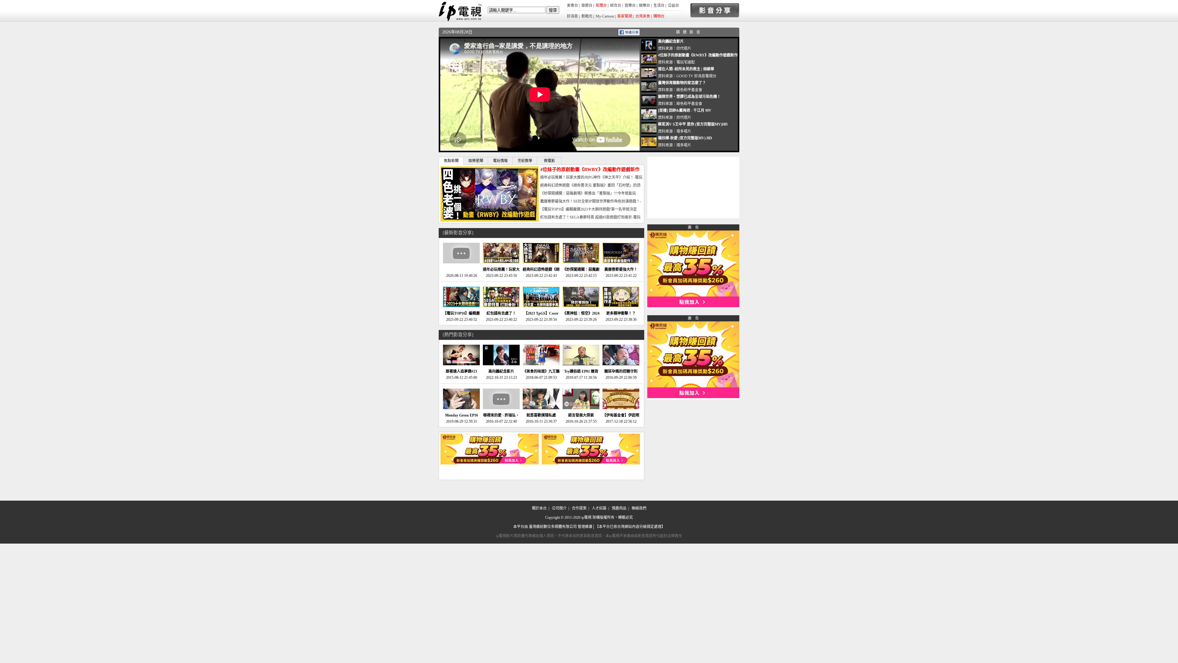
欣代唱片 (683, 48)
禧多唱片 (683, 131)
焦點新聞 (451, 161)
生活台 (658, 5)
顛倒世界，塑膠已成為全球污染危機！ (689, 97)
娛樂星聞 (475, 161)
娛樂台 (644, 5)
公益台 (673, 5)
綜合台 (615, 5)
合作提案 (579, 508)
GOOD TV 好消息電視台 (696, 76)
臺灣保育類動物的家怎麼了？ (682, 83)
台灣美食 (642, 16)
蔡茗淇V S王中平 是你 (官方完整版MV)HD (693, 124)
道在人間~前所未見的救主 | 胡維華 (686, 69)
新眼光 (586, 16)
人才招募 (599, 508)
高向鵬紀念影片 (671, 41)
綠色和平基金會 (689, 90)
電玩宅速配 (685, 62)
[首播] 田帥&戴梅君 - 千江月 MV (684, 110)
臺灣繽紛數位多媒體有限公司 (553, 527)
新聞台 (601, 5)
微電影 (549, 161)
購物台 (658, 16)
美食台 (572, 5)
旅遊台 (586, 5)
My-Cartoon (605, 16)
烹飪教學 (525, 161)
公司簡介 (559, 508)
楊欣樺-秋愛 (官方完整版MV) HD (685, 138)
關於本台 (539, 508)
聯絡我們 (639, 508)
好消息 (572, 16)
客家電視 (624, 16)
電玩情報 (500, 161)
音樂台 (630, 5)
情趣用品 (619, 508)
